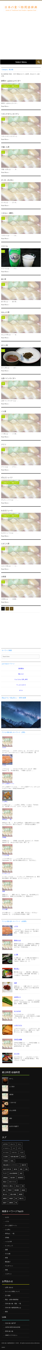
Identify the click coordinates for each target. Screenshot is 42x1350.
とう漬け (12, 1086)
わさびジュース (7, 510)
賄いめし (5, 1194)
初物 (6, 1270)
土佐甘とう (17, 997)
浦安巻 (11, 1094)
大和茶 (3, 577)
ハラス (4, 765)
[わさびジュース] (21, 522)
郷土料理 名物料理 (11, 1072)
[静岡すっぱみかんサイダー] (21, 92)
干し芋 (5, 1173)
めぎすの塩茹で (14, 1126)
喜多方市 (24, 1165)
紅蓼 (15, 983)
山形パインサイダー (8, 378)
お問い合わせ (9, 1287)
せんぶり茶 (5, 312)
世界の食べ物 (9, 1331)
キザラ (4, 747)
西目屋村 (16, 1190)
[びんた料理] (5, 1112)
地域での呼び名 (7, 1169)
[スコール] (21, 257)
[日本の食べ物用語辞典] (21, 8)
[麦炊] (5, 1120)
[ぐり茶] (21, 423)
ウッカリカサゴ (21, 685)
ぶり (14, 1148)
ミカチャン (8, 1274)
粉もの (17, 1186)
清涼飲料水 (20, 1177)
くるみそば (12, 1102)
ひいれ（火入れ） (7, 180)
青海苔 (11, 1198)
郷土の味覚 (13, 1194)
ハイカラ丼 (5, 855)
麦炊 (10, 1118)
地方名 (15, 1169)
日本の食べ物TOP (10, 1323)
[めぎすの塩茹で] (5, 1128)
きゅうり (12, 1144)
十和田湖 (5, 1160)
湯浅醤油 (21, 668)
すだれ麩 (5, 909)
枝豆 (21, 1173)
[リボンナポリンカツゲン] (21, 125)
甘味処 (4, 837)
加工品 (23, 1156)
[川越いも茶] (21, 158)
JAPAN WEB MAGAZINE (12, 1327)
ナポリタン (14, 1152)
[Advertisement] (21, 34)
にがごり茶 (5, 543)
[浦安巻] (5, 1096)
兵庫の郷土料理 (14, 1156)
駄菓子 (5, 1202)
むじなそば (17, 1011)
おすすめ (5, 1144)
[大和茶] (21, 588)
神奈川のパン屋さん (8, 1186)
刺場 (6, 1257)
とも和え (5, 801)
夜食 (21, 1169)
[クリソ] (21, 456)
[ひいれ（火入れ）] (21, 191)
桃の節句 (12, 1177)
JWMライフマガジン (11, 1335)
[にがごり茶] (21, 555)
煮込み (5, 1181)
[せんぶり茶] (21, 323)
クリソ (3, 444)
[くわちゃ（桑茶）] (21, 224)
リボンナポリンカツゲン (10, 114)
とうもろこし (6, 1148)
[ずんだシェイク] (21, 489)
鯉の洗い (16, 968)
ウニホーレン (9, 1266)
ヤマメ (21, 690)
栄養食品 (5, 1177)
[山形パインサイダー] (21, 390)
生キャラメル (12, 1181)
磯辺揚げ (7, 1262)
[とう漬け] (5, 1088)
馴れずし (22, 1198)
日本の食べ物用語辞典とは (13, 1307)
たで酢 (16, 954)
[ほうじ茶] (21, 356)
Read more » (5, 106)
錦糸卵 (20, 1194)
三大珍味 (5, 1156)
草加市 (10, 1190)
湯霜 (3, 891)
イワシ (19, 1148)
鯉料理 (11, 1202)
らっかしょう (6, 873)
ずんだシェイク (7, 477)
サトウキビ (6, 1152)
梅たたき (21, 674)
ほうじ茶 (4, 345)
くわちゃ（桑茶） (7, 213)
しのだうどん (18, 1025)
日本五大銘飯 (18, 1039)
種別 (6, 1311)
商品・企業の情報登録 (11, 1299)
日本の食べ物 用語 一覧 (13, 1303)
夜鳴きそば (17, 940)
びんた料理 (12, 1110)
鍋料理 (5, 1198)
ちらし (19, 1144)
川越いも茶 (5, 147)
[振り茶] (21, 290)
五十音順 (7, 1295)
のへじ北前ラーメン (8, 783)
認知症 (23, 1190)
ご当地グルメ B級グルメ (10, 86)
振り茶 (3, 279)
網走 (4, 1190)
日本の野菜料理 (13, 1173)
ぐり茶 (3, 411)
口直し (12, 1160)
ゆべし (11, 1078)
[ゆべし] (5, 1080)
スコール (4, 246)
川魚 (26, 1169)
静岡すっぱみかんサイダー (11, 81)
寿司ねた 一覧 (7, 819)
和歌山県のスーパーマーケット (11, 1165)
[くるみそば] (5, 1104)
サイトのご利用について (12, 1291)
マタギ (21, 1152)
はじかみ (16, 1053)
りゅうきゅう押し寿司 (21, 679)
